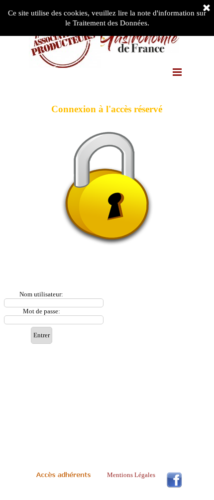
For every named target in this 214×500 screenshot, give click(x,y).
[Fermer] (207, 8)
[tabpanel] (107, 188)
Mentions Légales (131, 475)
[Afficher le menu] (177, 72)
